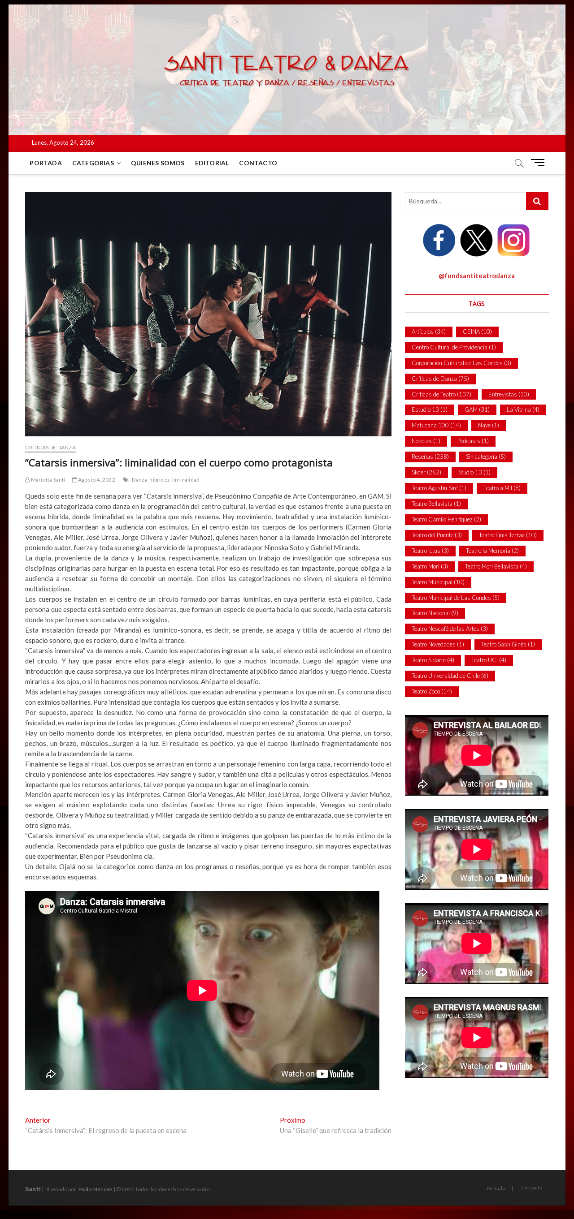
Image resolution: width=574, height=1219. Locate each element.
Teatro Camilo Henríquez (446, 519)
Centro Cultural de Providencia (454, 347)
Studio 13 (474, 472)
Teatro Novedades (438, 644)
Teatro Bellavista (436, 503)
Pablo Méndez (95, 1189)
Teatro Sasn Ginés (508, 644)
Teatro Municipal (438, 582)
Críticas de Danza (50, 447)
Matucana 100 (436, 425)
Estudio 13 (430, 409)
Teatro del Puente (437, 534)
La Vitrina (523, 409)
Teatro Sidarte (433, 659)
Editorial (212, 163)
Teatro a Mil (502, 487)
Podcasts (473, 440)
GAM (477, 409)
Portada (45, 163)
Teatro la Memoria (492, 550)
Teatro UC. (488, 659)
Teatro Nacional (435, 612)
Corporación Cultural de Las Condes (461, 362)
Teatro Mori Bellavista (496, 566)
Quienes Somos (158, 163)
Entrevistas (508, 394)
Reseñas (430, 456)
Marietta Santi (47, 479)
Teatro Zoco (432, 691)
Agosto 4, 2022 (96, 479)
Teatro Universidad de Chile (450, 675)
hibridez (159, 479)
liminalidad (186, 479)
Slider (426, 472)
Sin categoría (486, 456)
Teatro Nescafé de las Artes (450, 628)
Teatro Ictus (430, 550)
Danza (139, 479)
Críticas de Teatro (441, 394)
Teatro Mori (430, 566)
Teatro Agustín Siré (439, 487)
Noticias (426, 440)
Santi (33, 1189)
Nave (488, 425)
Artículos (429, 331)
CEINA (477, 331)
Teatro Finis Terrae (508, 534)
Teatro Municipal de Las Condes (456, 597)
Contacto (258, 163)
